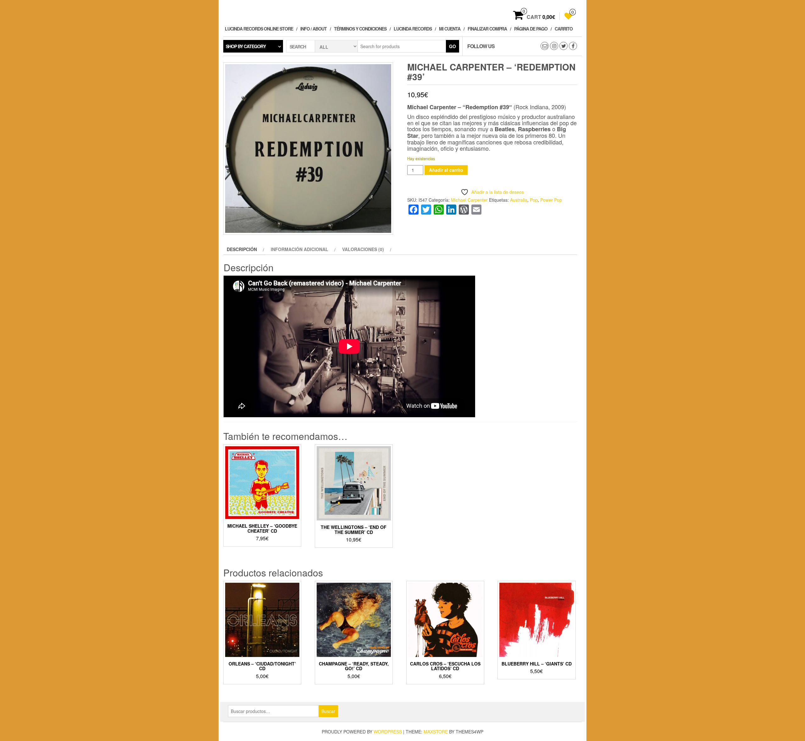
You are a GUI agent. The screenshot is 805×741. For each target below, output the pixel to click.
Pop (534, 200)
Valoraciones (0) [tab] (363, 249)
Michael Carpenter (469, 200)
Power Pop (551, 200)
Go (452, 46)
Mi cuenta (449, 28)
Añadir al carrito (446, 170)
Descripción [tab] (242, 249)
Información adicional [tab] (299, 249)
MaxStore (436, 731)
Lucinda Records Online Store (259, 28)
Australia (518, 200)
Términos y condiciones (360, 28)
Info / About (313, 28)
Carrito (564, 28)
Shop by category (246, 46)
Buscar (328, 711)
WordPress (388, 731)
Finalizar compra (487, 28)
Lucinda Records (413, 28)
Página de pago (530, 28)
